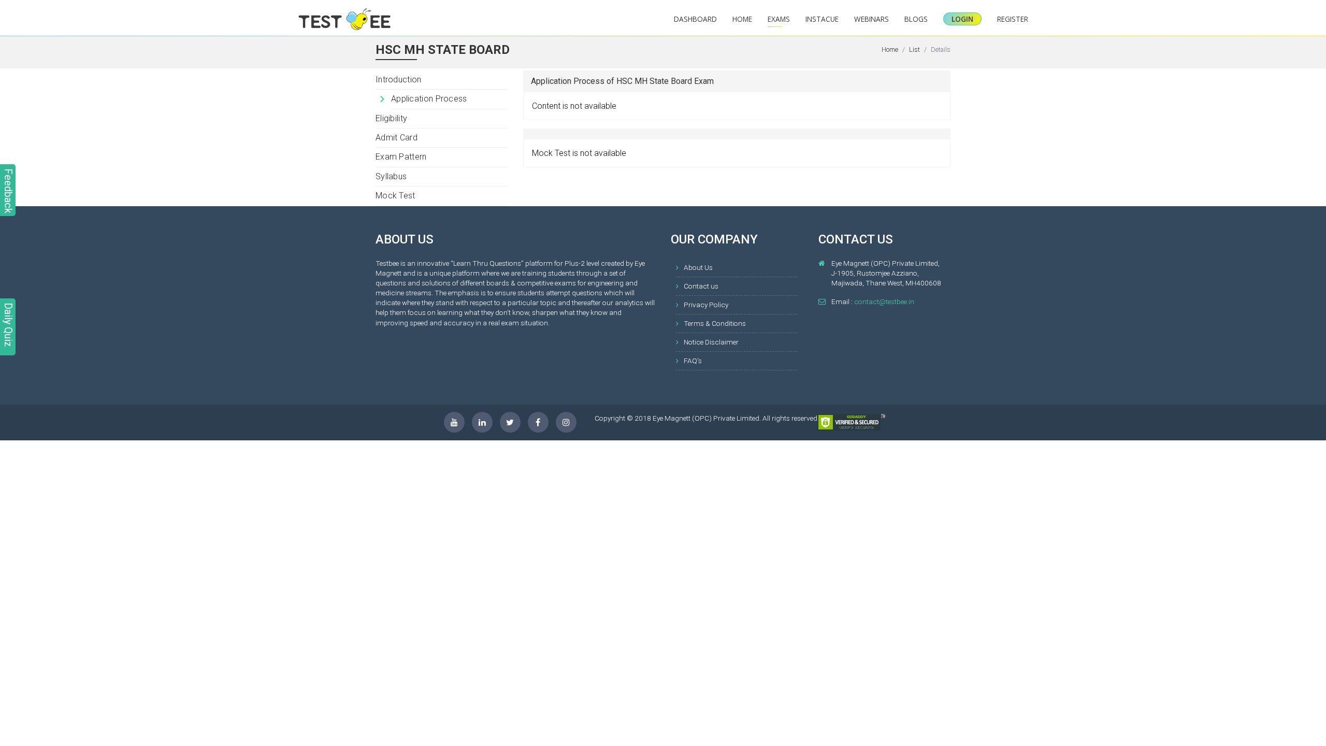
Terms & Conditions (715, 323)
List (914, 49)
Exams (779, 19)
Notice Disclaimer (711, 342)
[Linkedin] (482, 422)
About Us (698, 267)
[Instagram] (566, 422)
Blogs (916, 19)
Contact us (701, 286)
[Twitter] (510, 422)
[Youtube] (454, 422)
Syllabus (391, 176)
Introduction (399, 79)
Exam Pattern (401, 157)
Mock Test (395, 195)
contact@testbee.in (884, 301)
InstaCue (822, 19)
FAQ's (693, 360)
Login (962, 19)
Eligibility (391, 118)
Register (1012, 19)
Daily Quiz (8, 325)
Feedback (8, 190)
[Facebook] (538, 422)
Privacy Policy (706, 304)
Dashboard (695, 19)
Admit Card (396, 137)
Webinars (871, 19)
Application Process (429, 99)
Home (742, 19)
